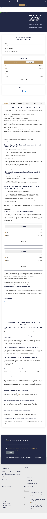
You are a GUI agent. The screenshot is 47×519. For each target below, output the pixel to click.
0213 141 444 (21, 1)
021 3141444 (29, 474)
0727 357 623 (29, 1)
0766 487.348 (29, 480)
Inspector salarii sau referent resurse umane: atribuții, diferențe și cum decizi (37, 499)
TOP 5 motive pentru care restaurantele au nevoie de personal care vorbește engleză (37, 493)
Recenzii (41, 103)
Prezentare (5, 103)
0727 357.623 (29, 477)
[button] (46, 1)
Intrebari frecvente (6, 503)
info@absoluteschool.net (12, 1)
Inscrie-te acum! (22, 5)
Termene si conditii (6, 505)
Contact (4, 507)
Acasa (4, 490)
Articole (4, 499)
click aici (20, 394)
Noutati (4, 501)
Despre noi (5, 492)
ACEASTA (17, 341)
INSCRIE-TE (23, 241)
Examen (27, 103)
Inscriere (20, 103)
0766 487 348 (36, 1)
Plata (34, 103)
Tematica (13, 103)
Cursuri (4, 494)
